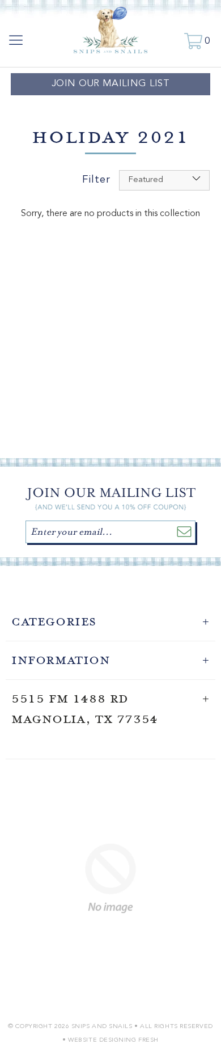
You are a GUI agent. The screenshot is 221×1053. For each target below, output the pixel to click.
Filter (96, 180)
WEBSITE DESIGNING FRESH (113, 1040)
